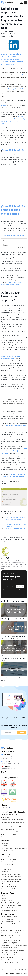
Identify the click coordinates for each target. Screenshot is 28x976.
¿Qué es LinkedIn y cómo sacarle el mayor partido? (13, 210)
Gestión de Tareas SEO (8, 889)
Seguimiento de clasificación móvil (11, 879)
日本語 (8, 908)
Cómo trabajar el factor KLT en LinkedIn (13, 619)
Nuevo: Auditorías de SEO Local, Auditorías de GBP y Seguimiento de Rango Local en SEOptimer (12, 940)
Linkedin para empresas (9, 33)
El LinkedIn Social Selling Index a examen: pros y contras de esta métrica (13, 637)
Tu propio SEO (5, 867)
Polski (16, 908)
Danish (15, 903)
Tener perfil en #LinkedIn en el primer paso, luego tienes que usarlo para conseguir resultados (13, 401)
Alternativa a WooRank (8, 924)
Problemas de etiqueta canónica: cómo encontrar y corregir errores (13, 961)
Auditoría (22, 732)
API (2, 837)
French (8, 905)
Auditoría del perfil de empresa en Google (14, 848)
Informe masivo (6, 817)
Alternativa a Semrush (7, 919)
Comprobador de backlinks (9, 815)
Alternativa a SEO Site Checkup (10, 921)
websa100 (12, 31)
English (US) (8, 903)
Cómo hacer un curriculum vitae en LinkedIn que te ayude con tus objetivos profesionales (13, 658)
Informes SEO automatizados (10, 859)
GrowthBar (4, 872)
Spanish (3, 905)
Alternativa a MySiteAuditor (9, 916)
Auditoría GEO (5, 845)
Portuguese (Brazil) (7, 910)
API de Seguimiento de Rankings (11, 881)
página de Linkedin (13, 308)
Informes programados (8, 884)
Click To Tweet (20, 247)
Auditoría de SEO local (8, 850)
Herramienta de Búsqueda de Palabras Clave (12, 823)
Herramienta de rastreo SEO (9, 832)
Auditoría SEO (5, 843)
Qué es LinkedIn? (13, 150)
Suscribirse (20, 586)
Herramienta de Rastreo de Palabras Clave (14, 827)
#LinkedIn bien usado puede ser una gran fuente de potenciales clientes (13, 243)
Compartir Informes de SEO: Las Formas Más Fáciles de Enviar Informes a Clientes (13, 934)
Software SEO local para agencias (11, 876)
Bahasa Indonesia (16, 905)
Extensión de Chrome (7, 864)
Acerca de (4, 896)
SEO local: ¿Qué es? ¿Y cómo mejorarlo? (13, 930)
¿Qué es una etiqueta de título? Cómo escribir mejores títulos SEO (12, 951)
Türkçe (15, 910)
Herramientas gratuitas (8, 869)
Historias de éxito (6, 900)
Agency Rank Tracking (8, 857)
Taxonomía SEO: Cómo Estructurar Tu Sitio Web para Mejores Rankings (14, 946)
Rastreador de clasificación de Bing (11, 862)
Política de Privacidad (8, 973)
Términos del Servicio (21, 973)
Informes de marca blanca (9, 834)
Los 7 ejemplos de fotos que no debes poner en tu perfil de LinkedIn (15, 520)
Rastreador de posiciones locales (11, 874)
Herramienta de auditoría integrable (12, 819)
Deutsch (20, 903)
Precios (3, 898)
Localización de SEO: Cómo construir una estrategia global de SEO (13, 956)
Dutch (12, 908)
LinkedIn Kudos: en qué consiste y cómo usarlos (13, 679)
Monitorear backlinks (7, 829)
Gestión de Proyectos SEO (9, 886)
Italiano (3, 908)
